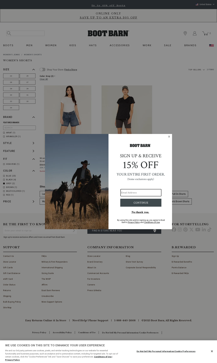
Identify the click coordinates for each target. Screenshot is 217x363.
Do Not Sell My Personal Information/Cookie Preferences (166, 351)
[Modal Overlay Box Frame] (108, 181)
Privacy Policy (12, 360)
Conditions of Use (103, 357)
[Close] (211, 351)
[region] (108, 351)
